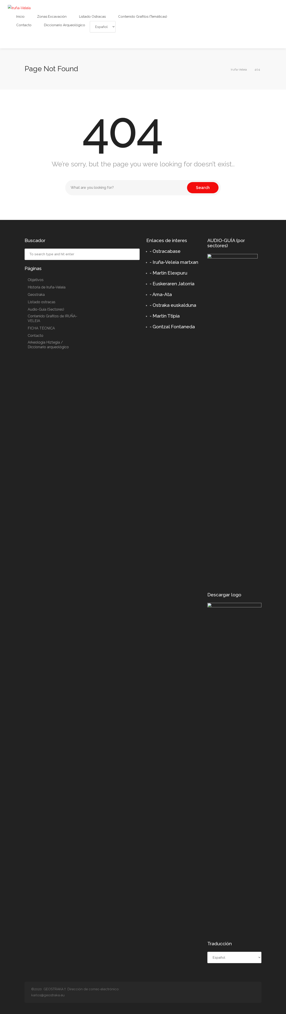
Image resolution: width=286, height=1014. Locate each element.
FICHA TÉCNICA (41, 328)
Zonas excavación (51, 17)
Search (203, 187)
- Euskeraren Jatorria (172, 283)
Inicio (20, 17)
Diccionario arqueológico (64, 25)
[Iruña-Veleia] (19, 8)
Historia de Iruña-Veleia (46, 287)
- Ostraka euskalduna (173, 305)
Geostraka (36, 294)
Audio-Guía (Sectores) (46, 309)
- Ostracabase (165, 251)
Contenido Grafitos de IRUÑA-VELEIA (52, 318)
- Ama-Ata (161, 294)
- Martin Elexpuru (168, 273)
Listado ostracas (92, 17)
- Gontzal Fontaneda (172, 326)
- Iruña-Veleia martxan (174, 262)
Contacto (23, 25)
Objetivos (36, 280)
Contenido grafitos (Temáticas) (142, 17)
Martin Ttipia (166, 316)
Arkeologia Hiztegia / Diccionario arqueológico (48, 344)
